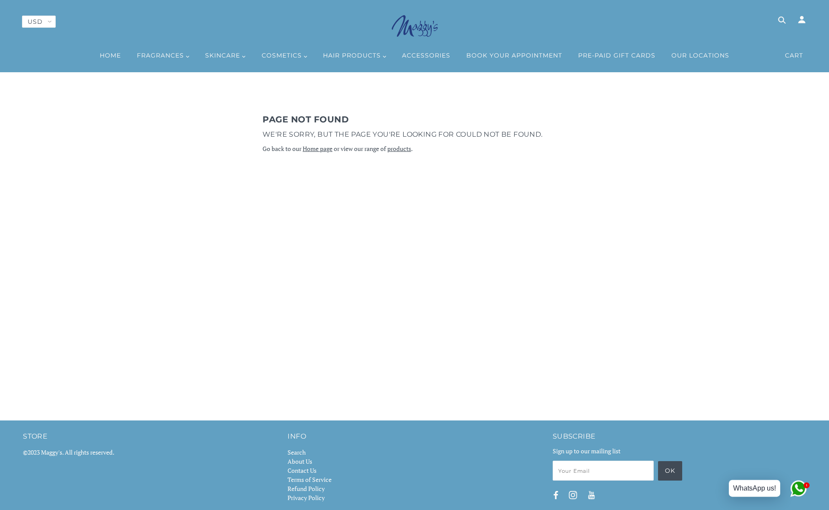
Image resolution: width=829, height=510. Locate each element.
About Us (300, 461)
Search (297, 452)
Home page (317, 148)
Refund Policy (306, 488)
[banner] (415, 26)
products (399, 148)
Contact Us (302, 470)
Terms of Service (310, 479)
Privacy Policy (306, 498)
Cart (794, 55)
